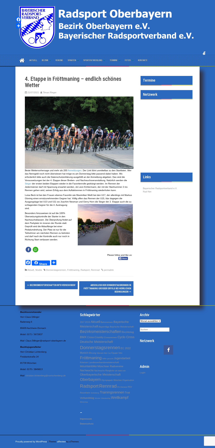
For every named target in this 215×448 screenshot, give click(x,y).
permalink (108, 270)
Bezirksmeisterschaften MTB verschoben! (52, 285)
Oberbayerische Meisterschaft (100, 374)
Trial (127, 392)
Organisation (128, 380)
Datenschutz (86, 423)
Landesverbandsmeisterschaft (104, 362)
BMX (83, 337)
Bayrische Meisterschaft (122, 326)
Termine (114, 60)
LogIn (142, 372)
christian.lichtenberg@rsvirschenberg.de (45, 375)
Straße (38, 270)
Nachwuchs (87, 370)
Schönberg (95, 393)
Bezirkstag (128, 332)
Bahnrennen (107, 322)
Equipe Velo (116, 353)
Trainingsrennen (112, 392)
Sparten (72, 60)
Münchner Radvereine (110, 366)
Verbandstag (87, 398)
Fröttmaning (73, 270)
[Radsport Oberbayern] (107, 27)
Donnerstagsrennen (56, 270)
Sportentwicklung (92, 60)
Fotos (128, 60)
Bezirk (45, 60)
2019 (87, 322)
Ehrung (92, 353)
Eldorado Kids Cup (104, 353)
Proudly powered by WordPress (31, 441)
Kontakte (142, 60)
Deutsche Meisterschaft (96, 341)
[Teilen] (18, 26)
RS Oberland (122, 387)
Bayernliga (104, 326)
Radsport (85, 270)
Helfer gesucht (107, 359)
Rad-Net (147, 191)
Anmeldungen (75, 170)
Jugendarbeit (122, 358)
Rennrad (95, 270)
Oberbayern (90, 379)
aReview (61, 441)
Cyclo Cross (126, 337)
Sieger (28, 183)
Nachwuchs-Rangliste (104, 370)
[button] (28, 249)
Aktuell (33, 60)
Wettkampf (119, 397)
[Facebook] (18, 19)
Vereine (59, 60)
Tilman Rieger (50, 92)
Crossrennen (110, 337)
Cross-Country (95, 337)
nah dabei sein (120, 371)
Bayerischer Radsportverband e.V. (160, 188)
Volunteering (105, 398)
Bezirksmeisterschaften (100, 331)
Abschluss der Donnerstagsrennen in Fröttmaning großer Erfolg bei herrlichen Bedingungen (107, 288)
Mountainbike (88, 366)
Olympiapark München (111, 380)
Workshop (84, 402)
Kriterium (84, 362)
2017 (82, 322)
